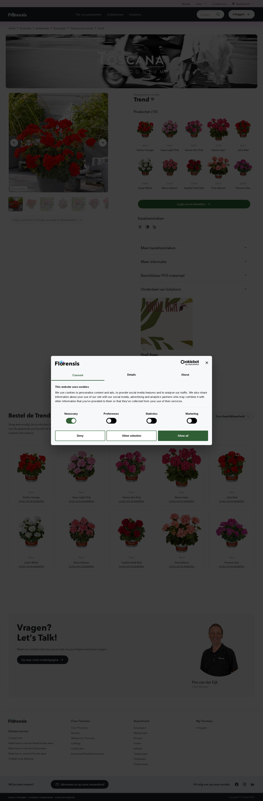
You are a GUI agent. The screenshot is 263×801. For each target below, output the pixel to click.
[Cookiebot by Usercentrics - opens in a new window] (183, 362)
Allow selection (131, 435)
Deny (80, 435)
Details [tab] (131, 374)
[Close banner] (207, 362)
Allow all (183, 435)
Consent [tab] (77, 375)
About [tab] (185, 374)
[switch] (111, 421)
